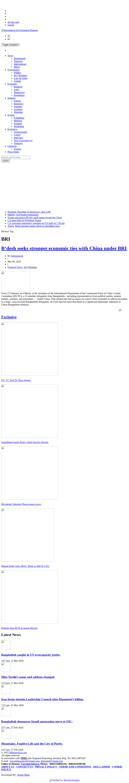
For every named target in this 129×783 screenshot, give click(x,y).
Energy (17, 101)
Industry (12, 98)
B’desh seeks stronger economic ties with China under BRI (64, 248)
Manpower (19, 92)
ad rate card (13, 22)
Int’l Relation (20, 75)
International (20, 64)
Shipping (18, 112)
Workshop (19, 126)
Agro (16, 89)
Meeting (18, 120)
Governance (14, 69)
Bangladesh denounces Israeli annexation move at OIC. (37, 721)
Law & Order (20, 78)
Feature (17, 149)
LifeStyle (12, 146)
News (10, 55)
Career (17, 134)
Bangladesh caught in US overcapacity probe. (30, 654)
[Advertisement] (64, 186)
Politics (17, 72)
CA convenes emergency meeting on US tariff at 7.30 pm (36, 223)
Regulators (19, 95)
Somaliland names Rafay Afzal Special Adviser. (25, 442)
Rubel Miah (23, 775)
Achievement (20, 132)
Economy (12, 84)
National (18, 61)
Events (11, 115)
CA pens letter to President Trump (24, 220)
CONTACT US (24, 766)
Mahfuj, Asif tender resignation (23, 214)
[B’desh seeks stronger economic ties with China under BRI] (15, 290)
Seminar (18, 123)
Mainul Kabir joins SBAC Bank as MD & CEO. (25, 566)
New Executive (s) (23, 140)
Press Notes (13, 151)
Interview (18, 137)
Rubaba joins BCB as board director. (19, 628)
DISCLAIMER (101, 766)
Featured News (15, 267)
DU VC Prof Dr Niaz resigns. (16, 380)
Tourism (18, 106)
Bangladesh (19, 58)
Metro (17, 67)
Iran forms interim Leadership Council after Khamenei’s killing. (42, 699)
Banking (18, 86)
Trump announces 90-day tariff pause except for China (35, 217)
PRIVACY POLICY (46, 766)
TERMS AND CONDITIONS (75, 766)
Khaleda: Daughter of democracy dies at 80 (29, 212)
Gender (17, 81)
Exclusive (12, 129)
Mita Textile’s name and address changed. (28, 677)
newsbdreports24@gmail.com (24, 761)
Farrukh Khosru (30, 764)
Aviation (18, 109)
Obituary (18, 143)
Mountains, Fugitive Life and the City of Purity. (32, 743)
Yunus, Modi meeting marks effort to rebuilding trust (34, 226)
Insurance (18, 103)
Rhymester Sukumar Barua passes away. (21, 504)
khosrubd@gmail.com (52, 761)
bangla (11, 25)
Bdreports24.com (18, 752)
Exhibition (19, 118)
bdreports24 (17, 256)
